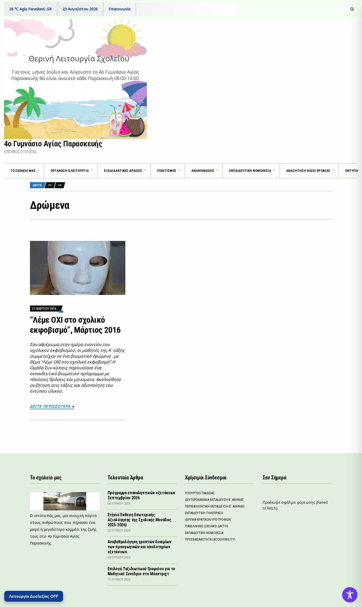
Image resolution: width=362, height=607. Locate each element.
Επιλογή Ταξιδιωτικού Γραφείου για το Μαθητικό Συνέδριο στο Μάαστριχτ (141, 571)
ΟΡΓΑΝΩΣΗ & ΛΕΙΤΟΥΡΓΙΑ (70, 171)
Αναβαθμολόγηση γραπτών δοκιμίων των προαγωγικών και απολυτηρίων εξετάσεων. (139, 546)
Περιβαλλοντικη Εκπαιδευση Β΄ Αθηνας (214, 506)
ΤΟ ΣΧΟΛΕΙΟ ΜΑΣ (23, 171)
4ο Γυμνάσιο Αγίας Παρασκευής (53, 143)
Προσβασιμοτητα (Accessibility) (210, 539)
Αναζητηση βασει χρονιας (308, 171)
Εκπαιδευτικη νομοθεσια (250, 171)
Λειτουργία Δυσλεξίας (33, 596)
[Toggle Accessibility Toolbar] (350, 595)
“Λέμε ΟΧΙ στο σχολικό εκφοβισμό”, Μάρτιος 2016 (75, 325)
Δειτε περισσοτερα (50, 406)
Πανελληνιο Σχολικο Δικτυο (206, 526)
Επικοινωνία (119, 8)
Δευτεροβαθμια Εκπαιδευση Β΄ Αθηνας (214, 500)
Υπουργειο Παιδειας (200, 493)
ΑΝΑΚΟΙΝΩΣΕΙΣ (202, 171)
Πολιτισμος (166, 171)
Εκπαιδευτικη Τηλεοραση (204, 513)
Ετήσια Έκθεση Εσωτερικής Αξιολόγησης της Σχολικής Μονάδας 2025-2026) (139, 519)
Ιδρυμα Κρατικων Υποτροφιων (208, 519)
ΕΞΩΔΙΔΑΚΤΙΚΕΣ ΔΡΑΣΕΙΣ (123, 171)
